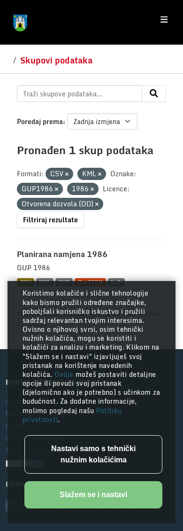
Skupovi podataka (56, 60)
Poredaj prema (40, 121)
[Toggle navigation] (164, 20)
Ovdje (65, 374)
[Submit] (154, 93)
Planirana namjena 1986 (62, 254)
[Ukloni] (67, 174)
